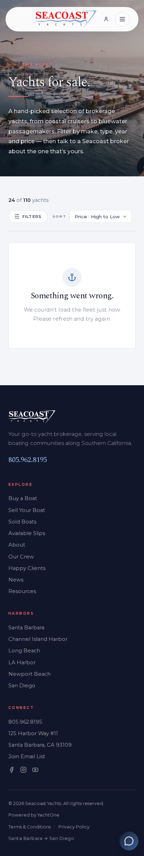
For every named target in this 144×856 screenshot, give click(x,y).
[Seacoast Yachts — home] (66, 19)
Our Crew (21, 557)
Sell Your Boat (26, 510)
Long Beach (24, 651)
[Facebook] (11, 770)
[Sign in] (106, 19)
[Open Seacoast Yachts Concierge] (129, 841)
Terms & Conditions (29, 826)
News (15, 580)
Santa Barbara (26, 627)
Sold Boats (22, 522)
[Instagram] (23, 770)
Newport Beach (29, 674)
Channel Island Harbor (37, 639)
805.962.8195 (27, 460)
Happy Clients (26, 568)
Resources (22, 591)
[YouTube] (35, 770)
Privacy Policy (73, 826)
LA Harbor (22, 662)
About (16, 545)
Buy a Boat (22, 498)
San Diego (21, 685)
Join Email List (26, 756)
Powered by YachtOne (33, 815)
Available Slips (26, 533)
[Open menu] (122, 19)
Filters (32, 216)
